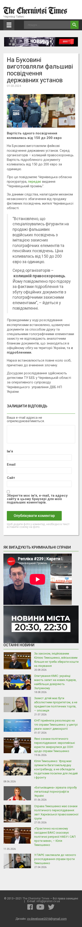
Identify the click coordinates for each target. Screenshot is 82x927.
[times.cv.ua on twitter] (51, 907)
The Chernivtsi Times (36, 898)
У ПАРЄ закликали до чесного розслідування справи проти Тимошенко (55, 859)
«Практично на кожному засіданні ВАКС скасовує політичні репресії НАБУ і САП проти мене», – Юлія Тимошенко (55, 837)
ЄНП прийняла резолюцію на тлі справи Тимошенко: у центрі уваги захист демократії (56, 724)
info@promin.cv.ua (48, 901)
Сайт (11, 478)
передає (34, 182)
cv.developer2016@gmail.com (47, 918)
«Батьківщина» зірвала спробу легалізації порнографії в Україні (55, 791)
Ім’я (10, 451)
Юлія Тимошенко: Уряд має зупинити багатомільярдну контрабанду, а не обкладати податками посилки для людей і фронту (56, 769)
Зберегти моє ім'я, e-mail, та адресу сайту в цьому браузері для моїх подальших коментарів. (37, 499)
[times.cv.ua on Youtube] (40, 907)
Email (11, 464)
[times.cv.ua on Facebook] (30, 907)
